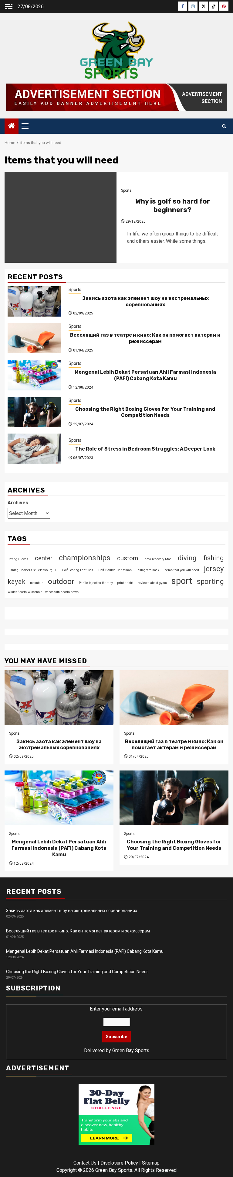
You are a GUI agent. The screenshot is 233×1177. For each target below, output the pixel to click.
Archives (18, 503)
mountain (36, 583)
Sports (126, 190)
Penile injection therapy (96, 583)
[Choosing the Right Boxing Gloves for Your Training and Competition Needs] (34, 412)
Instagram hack (148, 570)
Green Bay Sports (130, 1050)
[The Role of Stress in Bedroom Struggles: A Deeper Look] (34, 449)
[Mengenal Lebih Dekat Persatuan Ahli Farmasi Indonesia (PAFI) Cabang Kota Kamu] (34, 375)
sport (181, 581)
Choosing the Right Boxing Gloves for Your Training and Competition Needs (145, 412)
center (43, 558)
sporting (210, 581)
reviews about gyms (152, 583)
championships (84, 557)
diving (187, 558)
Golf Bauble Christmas (115, 570)
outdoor (61, 581)
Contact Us (84, 1163)
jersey (214, 568)
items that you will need (181, 570)
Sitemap (151, 1163)
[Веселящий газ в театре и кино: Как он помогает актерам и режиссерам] (34, 338)
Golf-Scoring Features (77, 570)
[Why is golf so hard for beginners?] (60, 217)
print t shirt (125, 583)
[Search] (224, 126)
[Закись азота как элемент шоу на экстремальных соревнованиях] (34, 301)
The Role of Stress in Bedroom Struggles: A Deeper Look (145, 449)
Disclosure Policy (119, 1163)
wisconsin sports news (62, 592)
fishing (213, 558)
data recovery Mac (158, 559)
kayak (16, 581)
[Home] (11, 126)
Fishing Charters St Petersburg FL (32, 570)
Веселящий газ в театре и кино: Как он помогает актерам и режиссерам (145, 338)
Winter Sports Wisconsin (25, 592)
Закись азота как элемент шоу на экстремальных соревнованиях (145, 301)
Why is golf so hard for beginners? (172, 205)
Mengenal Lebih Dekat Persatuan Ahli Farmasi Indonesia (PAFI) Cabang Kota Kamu (145, 375)
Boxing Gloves (18, 559)
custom (127, 558)
